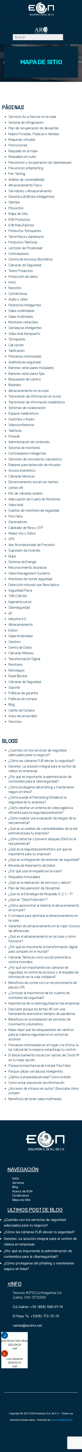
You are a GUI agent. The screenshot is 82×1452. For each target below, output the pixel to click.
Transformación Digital (24, 659)
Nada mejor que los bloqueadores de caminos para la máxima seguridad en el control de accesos (41, 1034)
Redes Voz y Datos (22, 533)
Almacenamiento (20, 625)
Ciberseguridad (19, 607)
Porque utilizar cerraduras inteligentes (35, 1071)
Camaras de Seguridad (24, 265)
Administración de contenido (29, 442)
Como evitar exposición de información (36, 1083)
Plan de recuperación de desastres (33, 128)
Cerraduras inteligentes (25, 328)
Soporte (14, 687)
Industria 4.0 (17, 619)
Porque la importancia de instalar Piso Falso (39, 1066)
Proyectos (16, 208)
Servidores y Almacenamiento (30, 191)
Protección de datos (23, 277)
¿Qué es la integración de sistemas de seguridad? (43, 860)
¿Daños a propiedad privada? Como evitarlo (39, 1077)
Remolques (16, 670)
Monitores (15, 665)
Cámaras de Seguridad (24, 682)
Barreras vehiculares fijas (26, 374)
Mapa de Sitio (18, 214)
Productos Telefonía (22, 242)
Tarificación (16, 351)
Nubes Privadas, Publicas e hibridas (33, 134)
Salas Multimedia (20, 636)
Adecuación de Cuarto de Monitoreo (34, 499)
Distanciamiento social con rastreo (33, 482)
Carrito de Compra (21, 710)
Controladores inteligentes (27, 453)
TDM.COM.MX (17, 596)
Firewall (13, 436)
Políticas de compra (22, 699)
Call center (16, 345)
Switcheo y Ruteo (21, 419)
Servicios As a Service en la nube (32, 117)
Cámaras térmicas (21, 476)
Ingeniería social (19, 602)
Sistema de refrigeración (26, 123)
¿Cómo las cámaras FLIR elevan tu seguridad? (41, 761)
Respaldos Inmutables (24, 877)
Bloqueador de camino (24, 379)
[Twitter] (40, 1157)
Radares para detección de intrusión (34, 465)
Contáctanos (17, 294)
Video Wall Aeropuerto (24, 334)
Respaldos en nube (22, 157)
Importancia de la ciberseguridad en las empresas (43, 1003)
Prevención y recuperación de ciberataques (40, 163)
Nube (12, 556)
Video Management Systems (29, 573)
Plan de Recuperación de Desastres (34, 888)
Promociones (17, 145)
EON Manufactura (21, 225)
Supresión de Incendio (24, 550)
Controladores (18, 254)
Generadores (17, 522)
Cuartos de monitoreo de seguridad (33, 510)
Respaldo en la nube (23, 151)
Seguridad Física (20, 590)
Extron (13, 630)
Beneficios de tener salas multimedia (34, 1099)
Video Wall (15, 505)
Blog (11, 705)
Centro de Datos (20, 647)
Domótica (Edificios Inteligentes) (31, 197)
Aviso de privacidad (22, 716)
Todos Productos (20, 271)
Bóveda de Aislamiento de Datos (31, 865)
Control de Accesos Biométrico (30, 259)
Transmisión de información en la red (34, 396)
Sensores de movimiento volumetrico (35, 459)
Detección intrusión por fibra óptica (33, 585)
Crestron (14, 642)
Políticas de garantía (23, 693)
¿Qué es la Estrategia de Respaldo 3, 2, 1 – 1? (40, 894)
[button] (8, 20)
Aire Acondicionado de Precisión (31, 545)
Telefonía (14, 431)
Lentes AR (15, 488)
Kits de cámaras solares (25, 493)
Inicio (12, 282)
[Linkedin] (59, 1157)
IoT (10, 613)
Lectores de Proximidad (25, 248)
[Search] (66, 37)
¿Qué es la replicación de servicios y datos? (39, 883)
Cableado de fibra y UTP (25, 528)
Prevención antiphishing (25, 168)
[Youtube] (50, 1157)
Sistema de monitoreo (24, 448)
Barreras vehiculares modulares (31, 368)
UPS (11, 539)
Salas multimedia (20, 317)
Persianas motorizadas (24, 356)
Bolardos (14, 385)
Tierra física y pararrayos (26, 237)
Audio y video (18, 299)
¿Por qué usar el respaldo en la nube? (35, 871)
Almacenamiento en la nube (28, 391)
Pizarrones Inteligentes (24, 305)
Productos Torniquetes (24, 231)
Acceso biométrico (21, 470)
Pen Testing (16, 174)
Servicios (15, 722)
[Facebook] (31, 1157)
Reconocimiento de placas (27, 568)
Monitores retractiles (23, 322)
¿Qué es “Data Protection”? (28, 900)
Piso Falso (15, 516)
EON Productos (19, 220)
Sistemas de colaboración (27, 408)
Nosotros (14, 288)
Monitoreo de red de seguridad (30, 579)
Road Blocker (18, 676)
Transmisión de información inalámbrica (36, 402)
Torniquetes (16, 339)
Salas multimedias (21, 311)
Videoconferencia (21, 425)
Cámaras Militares (21, 653)
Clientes (14, 202)
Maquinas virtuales (21, 140)
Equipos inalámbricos (23, 413)
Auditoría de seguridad (24, 362)
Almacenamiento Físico (25, 185)
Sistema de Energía (22, 562)
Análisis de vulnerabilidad (26, 180)
